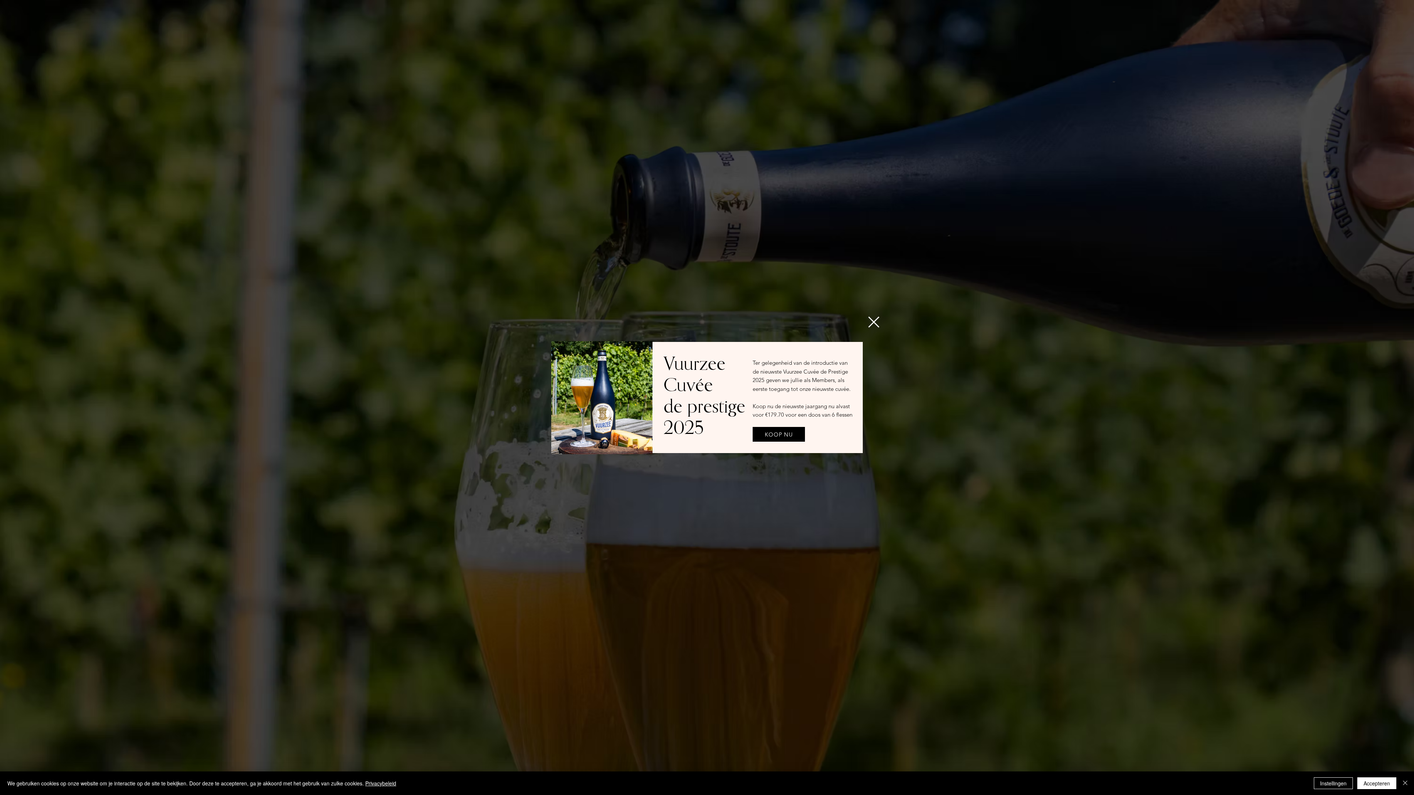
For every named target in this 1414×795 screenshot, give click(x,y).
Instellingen (1333, 783)
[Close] (1405, 783)
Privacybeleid (380, 783)
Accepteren (1377, 783)
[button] (873, 322)
